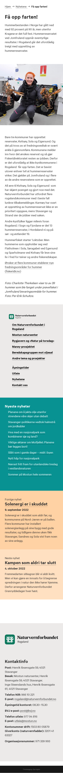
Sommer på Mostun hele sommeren (30, 474)
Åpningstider (20, 367)
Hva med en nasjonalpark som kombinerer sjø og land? (26, 434)
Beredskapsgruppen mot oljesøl (32, 352)
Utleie (16, 373)
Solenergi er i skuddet (26, 504)
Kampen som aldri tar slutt (30, 562)
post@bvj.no (28, 710)
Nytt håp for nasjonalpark (23, 458)
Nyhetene (18, 379)
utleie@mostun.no (26, 721)
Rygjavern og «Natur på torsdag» (33, 341)
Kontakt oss (20, 385)
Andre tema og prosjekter (28, 358)
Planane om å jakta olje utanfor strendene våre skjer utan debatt (28, 414)
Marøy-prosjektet (23, 346)
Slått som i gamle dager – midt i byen (30, 452)
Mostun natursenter (25, 335)
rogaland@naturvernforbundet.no (35, 699)
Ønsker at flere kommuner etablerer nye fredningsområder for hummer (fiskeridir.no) (29, 267)
